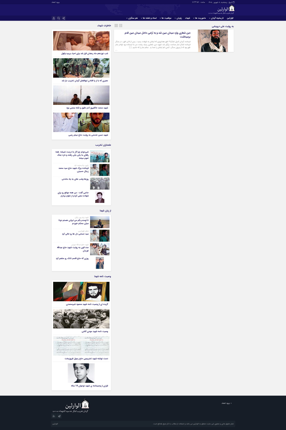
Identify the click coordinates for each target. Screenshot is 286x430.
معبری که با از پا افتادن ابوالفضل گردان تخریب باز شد (85, 80)
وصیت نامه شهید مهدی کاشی (95, 331)
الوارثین (230, 18)
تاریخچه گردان (217, 18)
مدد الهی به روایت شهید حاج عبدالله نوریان (73, 249)
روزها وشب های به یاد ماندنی (75, 179)
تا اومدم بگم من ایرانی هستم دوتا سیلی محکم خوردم (74, 222)
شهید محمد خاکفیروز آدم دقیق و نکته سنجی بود (87, 107)
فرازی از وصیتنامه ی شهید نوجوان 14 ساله (89, 385)
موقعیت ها (166, 18)
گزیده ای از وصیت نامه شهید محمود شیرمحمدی (87, 304)
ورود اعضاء (55, 2)
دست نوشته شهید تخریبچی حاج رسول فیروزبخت (86, 358)
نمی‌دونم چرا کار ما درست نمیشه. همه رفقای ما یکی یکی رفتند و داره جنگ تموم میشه (72, 155)
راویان (179, 18)
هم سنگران (133, 18)
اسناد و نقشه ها (150, 18)
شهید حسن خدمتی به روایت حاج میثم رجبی (88, 135)
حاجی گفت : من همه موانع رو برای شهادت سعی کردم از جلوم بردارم (73, 194)
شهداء (187, 18)
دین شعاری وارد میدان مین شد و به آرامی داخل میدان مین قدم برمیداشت (157, 35)
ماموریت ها (200, 18)
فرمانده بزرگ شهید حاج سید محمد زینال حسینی (74, 170)
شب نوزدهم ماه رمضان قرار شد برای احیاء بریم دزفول (84, 53)
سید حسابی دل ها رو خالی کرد (75, 234)
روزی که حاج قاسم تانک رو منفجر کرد (72, 258)
